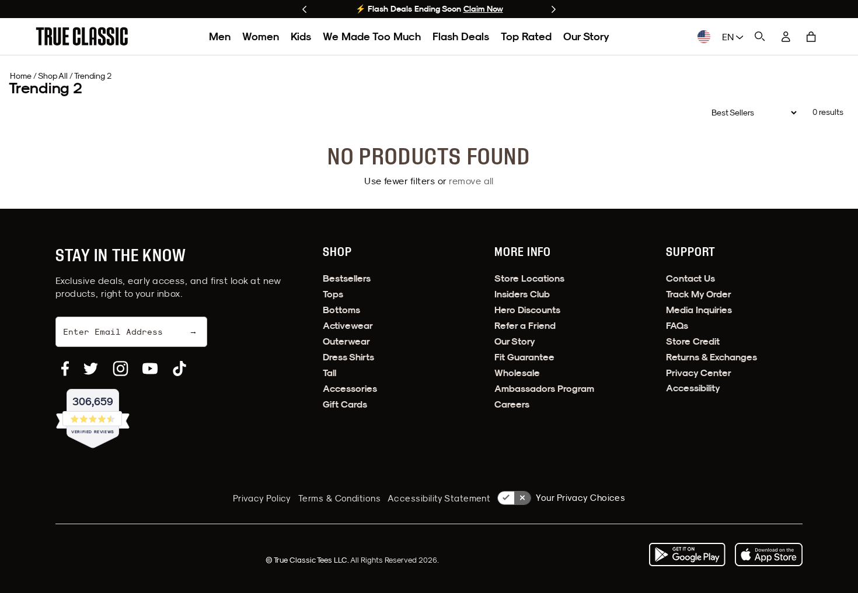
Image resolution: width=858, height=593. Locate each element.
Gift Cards (345, 404)
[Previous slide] (304, 9)
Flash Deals (461, 36)
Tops (333, 294)
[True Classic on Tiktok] (179, 368)
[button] (811, 36)
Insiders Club (522, 294)
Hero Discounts (527, 310)
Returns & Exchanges (711, 357)
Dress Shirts (348, 357)
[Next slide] (553, 9)
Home (21, 75)
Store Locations (529, 278)
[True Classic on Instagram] (120, 368)
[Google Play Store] (687, 554)
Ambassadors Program (544, 389)
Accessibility (693, 388)
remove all (471, 181)
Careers (511, 404)
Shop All (53, 75)
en (729, 36)
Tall (329, 373)
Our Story (586, 36)
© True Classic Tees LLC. (308, 559)
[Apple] (769, 554)
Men (220, 36)
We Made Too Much (372, 36)
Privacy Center (698, 373)
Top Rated (526, 36)
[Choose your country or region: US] (703, 36)
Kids (301, 36)
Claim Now (483, 9)
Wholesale (517, 373)
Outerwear (346, 341)
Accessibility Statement (439, 498)
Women (260, 36)
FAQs (677, 326)
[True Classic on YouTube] (150, 368)
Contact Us (690, 278)
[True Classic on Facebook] (65, 368)
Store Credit (693, 341)
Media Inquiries (699, 310)
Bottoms (341, 310)
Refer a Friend (525, 326)
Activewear (348, 326)
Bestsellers (347, 278)
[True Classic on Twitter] (91, 368)
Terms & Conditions (339, 498)
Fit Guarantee (524, 357)
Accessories (350, 389)
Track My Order (698, 294)
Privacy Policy (262, 498)
